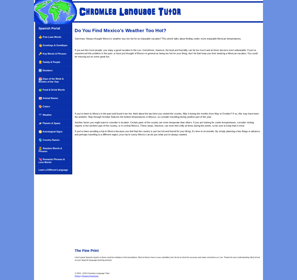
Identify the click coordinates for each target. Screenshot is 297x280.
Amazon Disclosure (90, 276)
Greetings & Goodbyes (53, 45)
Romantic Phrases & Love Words (52, 161)
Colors (44, 106)
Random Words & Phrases (50, 150)
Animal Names (48, 98)
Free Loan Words (50, 37)
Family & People (49, 62)
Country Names (49, 140)
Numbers (46, 70)
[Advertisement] (167, 88)
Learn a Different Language (53, 169)
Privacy (78, 276)
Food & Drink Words (52, 90)
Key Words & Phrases (52, 53)
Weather (45, 115)
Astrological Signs (50, 131)
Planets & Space (49, 123)
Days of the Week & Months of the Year (51, 80)
